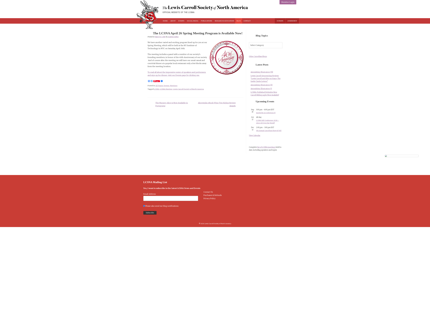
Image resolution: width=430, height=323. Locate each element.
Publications (206, 21)
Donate (280, 21)
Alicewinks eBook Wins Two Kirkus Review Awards (217, 104)
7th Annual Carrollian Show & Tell (268, 131)
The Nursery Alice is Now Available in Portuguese (171, 104)
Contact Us (208, 192)
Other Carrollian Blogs (258, 56)
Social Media (192, 21)
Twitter (283, 11)
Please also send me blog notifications (161, 206)
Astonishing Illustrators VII (261, 85)
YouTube (293, 11)
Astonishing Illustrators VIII (262, 72)
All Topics (159, 86)
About (173, 21)
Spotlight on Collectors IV (266, 113)
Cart (260, 21)
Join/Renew (292, 21)
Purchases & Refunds (212, 195)
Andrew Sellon (173, 37)
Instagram (288, 11)
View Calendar (254, 136)
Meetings (173, 86)
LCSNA (156, 89)
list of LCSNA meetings (266, 147)
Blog (238, 21)
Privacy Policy (209, 198)
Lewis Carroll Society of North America (188, 89)
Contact (247, 21)
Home (165, 21)
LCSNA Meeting (166, 89)
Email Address (149, 194)
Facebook (278, 11)
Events (181, 21)
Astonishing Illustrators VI (261, 89)
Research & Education (224, 21)
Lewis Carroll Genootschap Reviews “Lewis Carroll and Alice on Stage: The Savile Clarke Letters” (266, 78)
